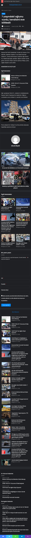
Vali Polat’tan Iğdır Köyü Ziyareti (11, 1)
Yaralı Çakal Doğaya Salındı (20, 460)
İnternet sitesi (4, 290)
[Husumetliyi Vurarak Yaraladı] (23, 202)
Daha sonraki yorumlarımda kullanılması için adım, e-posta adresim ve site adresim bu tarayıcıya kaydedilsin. (14, 298)
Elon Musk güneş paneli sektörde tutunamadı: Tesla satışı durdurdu (20, 364)
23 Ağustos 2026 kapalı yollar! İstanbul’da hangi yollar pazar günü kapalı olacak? (20, 435)
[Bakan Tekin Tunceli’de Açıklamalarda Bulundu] (6, 429)
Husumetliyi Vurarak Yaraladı (22, 208)
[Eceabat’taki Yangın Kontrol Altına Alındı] (6, 401)
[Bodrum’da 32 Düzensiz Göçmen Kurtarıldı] (6, 422)
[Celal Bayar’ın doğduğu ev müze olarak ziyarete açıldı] (6, 340)
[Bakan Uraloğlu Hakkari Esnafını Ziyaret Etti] (8, 238)
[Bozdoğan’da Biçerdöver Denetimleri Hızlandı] (6, 408)
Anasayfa (5, 10)
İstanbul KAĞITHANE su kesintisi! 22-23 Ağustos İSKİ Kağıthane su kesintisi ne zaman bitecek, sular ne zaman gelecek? (8, 225)
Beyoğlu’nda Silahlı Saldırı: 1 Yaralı (21, 243)
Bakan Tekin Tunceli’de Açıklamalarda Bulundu (18, 428)
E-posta (3, 284)
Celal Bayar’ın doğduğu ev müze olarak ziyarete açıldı (19, 339)
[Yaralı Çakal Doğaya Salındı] (6, 462)
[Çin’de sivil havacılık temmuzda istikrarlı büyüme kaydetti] (23, 217)
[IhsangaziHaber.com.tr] (15, 5)
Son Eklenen (15, 312)
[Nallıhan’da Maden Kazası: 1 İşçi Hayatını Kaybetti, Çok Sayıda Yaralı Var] (6, 444)
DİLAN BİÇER (7, 26)
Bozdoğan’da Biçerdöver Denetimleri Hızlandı (19, 407)
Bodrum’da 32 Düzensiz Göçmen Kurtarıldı (18, 421)
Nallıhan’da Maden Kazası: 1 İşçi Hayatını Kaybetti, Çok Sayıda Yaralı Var (20, 443)
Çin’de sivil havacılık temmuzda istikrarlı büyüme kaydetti (22, 223)
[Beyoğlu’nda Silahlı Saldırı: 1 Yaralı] (23, 238)
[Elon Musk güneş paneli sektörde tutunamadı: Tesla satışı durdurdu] (6, 365)
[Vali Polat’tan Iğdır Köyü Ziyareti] (8, 202)
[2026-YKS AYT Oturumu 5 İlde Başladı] (5, 85)
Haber (9, 10)
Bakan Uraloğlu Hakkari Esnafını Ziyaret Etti (8, 243)
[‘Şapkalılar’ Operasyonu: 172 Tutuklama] (6, 415)
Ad (2, 278)
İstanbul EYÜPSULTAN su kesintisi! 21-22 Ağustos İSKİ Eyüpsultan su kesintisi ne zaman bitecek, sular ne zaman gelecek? (20, 452)
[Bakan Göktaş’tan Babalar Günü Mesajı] (5, 78)
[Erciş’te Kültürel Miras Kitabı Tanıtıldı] (6, 394)
